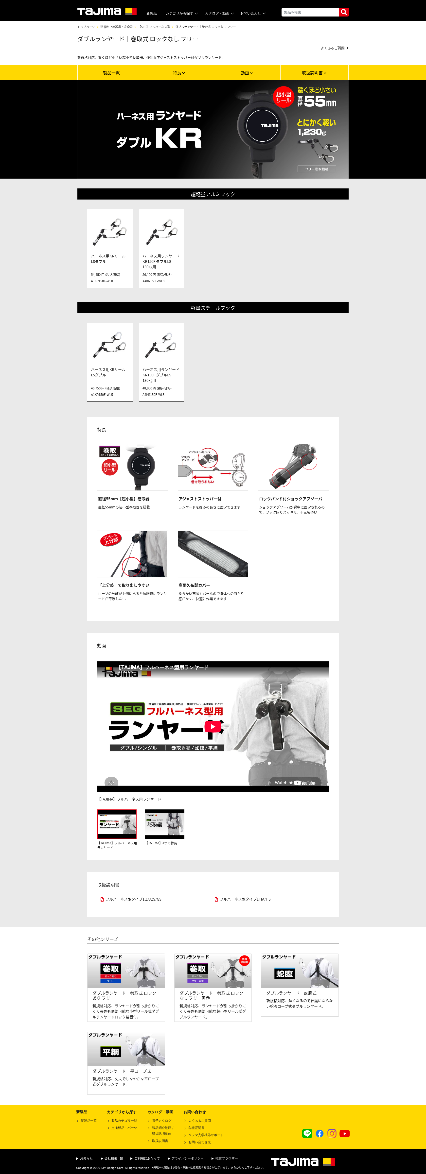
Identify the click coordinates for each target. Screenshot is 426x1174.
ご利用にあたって (146, 1158)
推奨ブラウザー (226, 1158)
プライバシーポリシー (187, 1158)
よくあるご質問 (199, 1121)
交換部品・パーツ (124, 1128)
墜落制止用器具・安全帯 (116, 27)
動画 (245, 72)
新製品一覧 (89, 1121)
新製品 (151, 14)
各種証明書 (196, 1128)
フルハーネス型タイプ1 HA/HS (245, 899)
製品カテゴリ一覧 (124, 1121)
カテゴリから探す (179, 13)
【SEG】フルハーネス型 (154, 27)
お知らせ (86, 1158)
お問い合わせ (250, 13)
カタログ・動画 (217, 13)
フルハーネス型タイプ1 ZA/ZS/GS (133, 899)
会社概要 (110, 1158)
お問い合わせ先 (199, 1142)
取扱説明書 (313, 72)
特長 (177, 72)
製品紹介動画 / (162, 1130)
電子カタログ (161, 1121)
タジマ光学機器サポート (205, 1135)
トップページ (86, 27)
